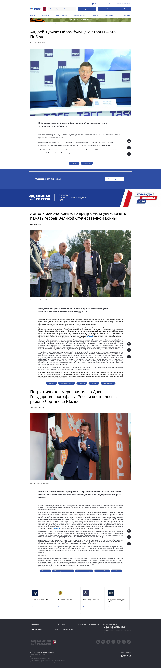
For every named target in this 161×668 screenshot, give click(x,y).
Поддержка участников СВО (80, 19)
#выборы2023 (87, 163)
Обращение (87, 9)
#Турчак (74, 163)
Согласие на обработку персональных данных (44, 662)
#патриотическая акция (84, 571)
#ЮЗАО (94, 383)
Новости (52, 24)
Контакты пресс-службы (64, 629)
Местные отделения (79, 15)
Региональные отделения (88, 625)
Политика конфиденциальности (40, 658)
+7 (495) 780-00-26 (114, 627)
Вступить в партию (125, 15)
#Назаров (51, 383)
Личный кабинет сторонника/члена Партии (114, 9)
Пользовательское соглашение (39, 657)
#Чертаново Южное (102, 571)
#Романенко (45, 571)
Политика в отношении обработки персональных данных (47, 660)
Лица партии (45, 15)
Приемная (95, 15)
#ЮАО (117, 571)
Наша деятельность (61, 15)
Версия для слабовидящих (123, 3)
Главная (32, 24)
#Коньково (82, 383)
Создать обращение (114, 179)
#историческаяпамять (66, 383)
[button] (80, 613)
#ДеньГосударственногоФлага (63, 571)
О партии (32, 15)
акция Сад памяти (108, 383)
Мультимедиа (109, 15)
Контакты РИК (36, 629)
